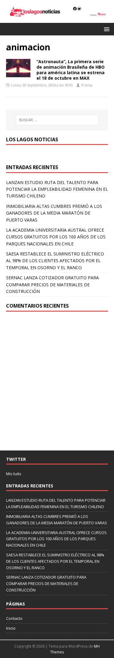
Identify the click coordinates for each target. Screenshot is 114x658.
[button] (105, 28)
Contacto (14, 618)
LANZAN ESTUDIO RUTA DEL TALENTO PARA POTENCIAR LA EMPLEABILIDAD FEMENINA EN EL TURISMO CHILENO (57, 189)
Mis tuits (13, 473)
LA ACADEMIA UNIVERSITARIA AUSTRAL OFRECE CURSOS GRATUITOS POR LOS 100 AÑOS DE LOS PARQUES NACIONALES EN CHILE (55, 237)
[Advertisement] (57, 381)
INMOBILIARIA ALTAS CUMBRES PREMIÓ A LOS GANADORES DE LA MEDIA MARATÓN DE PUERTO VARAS (54, 213)
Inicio (11, 628)
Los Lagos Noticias (32, 139)
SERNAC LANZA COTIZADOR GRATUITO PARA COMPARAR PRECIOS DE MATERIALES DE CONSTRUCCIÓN (52, 284)
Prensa (86, 85)
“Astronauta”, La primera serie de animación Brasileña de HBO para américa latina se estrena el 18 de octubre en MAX (70, 70)
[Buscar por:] (57, 120)
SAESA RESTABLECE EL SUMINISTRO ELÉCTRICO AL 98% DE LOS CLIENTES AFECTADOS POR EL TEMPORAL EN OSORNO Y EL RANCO (55, 260)
